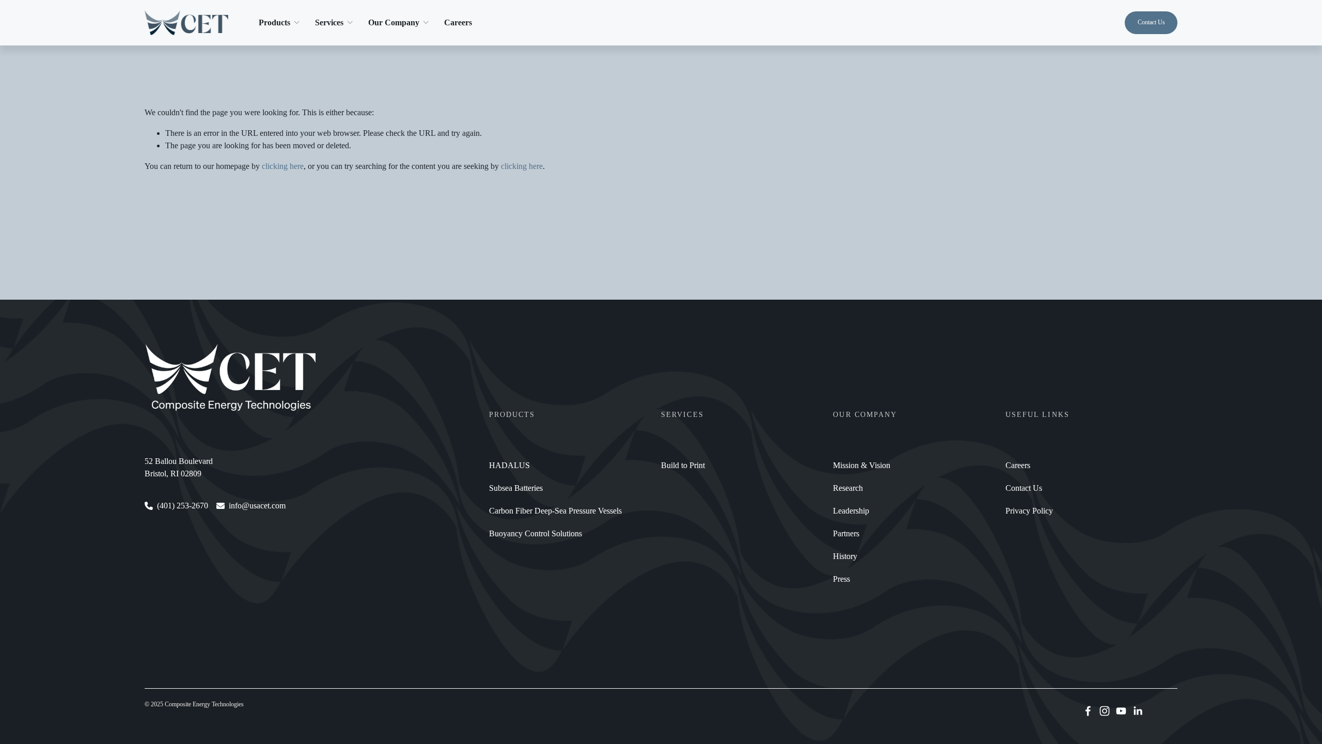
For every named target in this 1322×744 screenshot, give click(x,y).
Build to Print (683, 465)
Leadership (851, 510)
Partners (846, 533)
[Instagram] (1104, 711)
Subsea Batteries (516, 488)
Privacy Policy (1029, 510)
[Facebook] (1088, 711)
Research (848, 488)
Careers (458, 22)
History (845, 556)
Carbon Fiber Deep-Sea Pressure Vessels (555, 510)
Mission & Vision (861, 465)
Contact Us (1151, 22)
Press (841, 579)
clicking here (283, 166)
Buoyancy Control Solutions (535, 533)
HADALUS (509, 465)
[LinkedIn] (1137, 711)
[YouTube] (1121, 711)
